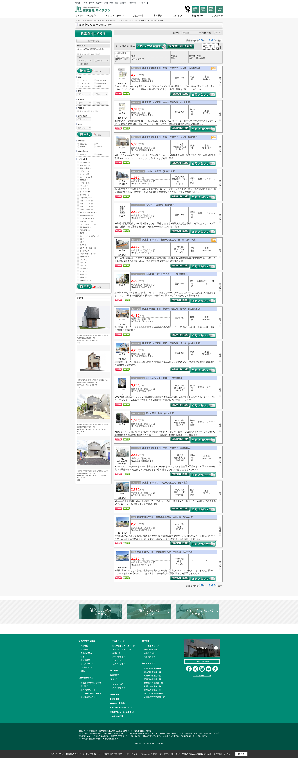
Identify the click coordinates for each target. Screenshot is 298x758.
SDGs (83, 670)
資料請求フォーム (88, 686)
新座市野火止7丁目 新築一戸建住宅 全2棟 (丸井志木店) (171, 308)
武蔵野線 (135, 78)
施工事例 (138, 15)
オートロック (85, 251)
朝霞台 (147, 148)
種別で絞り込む (93, 41)
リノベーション (118, 663)
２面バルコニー (86, 201)
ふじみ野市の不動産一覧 (154, 697)
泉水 (144, 218)
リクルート (217, 15)
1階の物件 (84, 268)
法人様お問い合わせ (89, 697)
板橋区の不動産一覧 (152, 686)
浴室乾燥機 (85, 230)
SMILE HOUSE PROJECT (121, 707)
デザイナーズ (85, 171)
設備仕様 (116, 653)
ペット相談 (85, 162)
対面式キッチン (86, 221)
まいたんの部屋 (116, 716)
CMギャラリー (87, 667)
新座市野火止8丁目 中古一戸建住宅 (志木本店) (166, 102)
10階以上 (84, 262)
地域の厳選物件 (150, 649)
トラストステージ (114, 15)
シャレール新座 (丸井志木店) (160, 171)
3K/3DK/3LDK (101, 83)
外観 (117, 53)
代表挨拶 (84, 646)
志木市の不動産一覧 (152, 672)
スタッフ (177, 15)
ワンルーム (83, 80)
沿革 (82, 656)
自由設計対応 (85, 280)
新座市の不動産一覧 (152, 679)
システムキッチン (87, 218)
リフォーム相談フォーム (91, 693)
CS (82, 239)
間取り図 (121, 54)
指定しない (84, 54)
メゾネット (85, 183)
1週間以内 (100, 147)
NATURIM (114, 698)
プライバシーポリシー (202, 675)
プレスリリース (87, 663)
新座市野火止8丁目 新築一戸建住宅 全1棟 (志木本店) (170, 137)
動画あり (100, 154)
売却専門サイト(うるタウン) (122, 711)
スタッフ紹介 (118, 684)
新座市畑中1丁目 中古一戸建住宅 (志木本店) (165, 482)
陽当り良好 (85, 165)
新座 (144, 78)
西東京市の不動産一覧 (153, 682)
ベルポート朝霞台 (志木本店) (160, 205)
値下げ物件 (84, 64)
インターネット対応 (88, 248)
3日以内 (82, 147)
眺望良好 (84, 180)
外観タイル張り (86, 209)
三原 (144, 287)
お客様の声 (197, 15)
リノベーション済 (87, 177)
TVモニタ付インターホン (89, 254)
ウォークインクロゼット (89, 236)
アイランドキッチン (88, 224)
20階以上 (84, 265)
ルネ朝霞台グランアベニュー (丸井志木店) (167, 274)
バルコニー (85, 189)
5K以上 (98, 86)
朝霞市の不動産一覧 (152, 675)
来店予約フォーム (88, 689)
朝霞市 (139, 218)
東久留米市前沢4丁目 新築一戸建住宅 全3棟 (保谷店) (96, 424)
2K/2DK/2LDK (85, 83)
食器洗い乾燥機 (86, 215)
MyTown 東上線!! (117, 703)
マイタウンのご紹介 (85, 15)
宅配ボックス (85, 257)
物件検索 (158, 15)
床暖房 (83, 233)
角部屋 (83, 277)
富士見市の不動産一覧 (153, 693)
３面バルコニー (86, 203)
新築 (92, 54)
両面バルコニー (86, 206)
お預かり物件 (149, 653)
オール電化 (85, 195)
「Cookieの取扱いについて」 (200, 754)
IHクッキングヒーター (88, 212)
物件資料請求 (149, 656)
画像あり (83, 154)
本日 (97, 144)
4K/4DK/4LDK (85, 86)
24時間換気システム (88, 198)
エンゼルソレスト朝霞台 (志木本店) (164, 378)
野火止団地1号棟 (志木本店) (160, 413)
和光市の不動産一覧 (152, 668)
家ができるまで (118, 656)
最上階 (83, 271)
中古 (98, 54)
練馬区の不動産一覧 (152, 689)
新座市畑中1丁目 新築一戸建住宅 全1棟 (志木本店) (169, 239)
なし (98, 111)
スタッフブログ (118, 687)
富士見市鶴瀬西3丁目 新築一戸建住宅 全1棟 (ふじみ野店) (97, 335)
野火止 (145, 81)
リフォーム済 (85, 174)
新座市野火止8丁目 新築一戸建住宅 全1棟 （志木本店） (171, 68)
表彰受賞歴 (85, 660)
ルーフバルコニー (87, 192)
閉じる (241, 754)
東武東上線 (136, 148)
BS (82, 242)
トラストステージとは (121, 649)
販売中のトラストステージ (123, 646)
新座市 (139, 81)
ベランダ (84, 186)
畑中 (144, 183)
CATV (83, 245)
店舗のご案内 (86, 653)
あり (92, 111)
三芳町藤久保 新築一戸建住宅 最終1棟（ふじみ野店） (96, 380)
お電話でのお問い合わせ (91, 682)
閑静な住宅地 (85, 168)
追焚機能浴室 (85, 227)
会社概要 (84, 649)
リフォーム (117, 660)
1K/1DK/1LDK (101, 80)
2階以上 (83, 260)
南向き (83, 274)
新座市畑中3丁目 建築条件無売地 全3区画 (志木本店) (165, 517)
